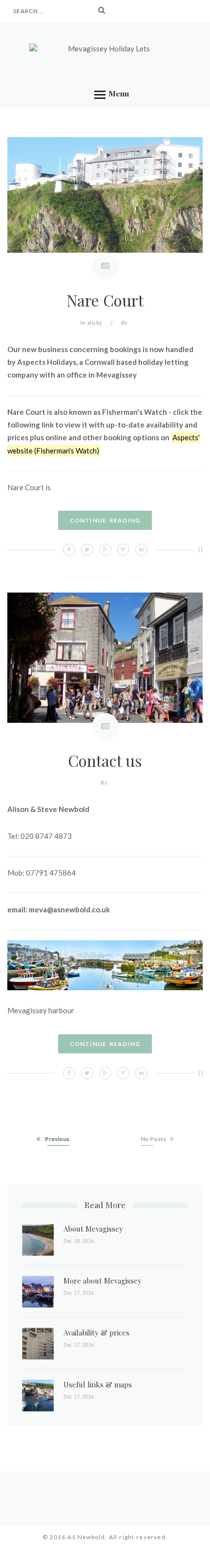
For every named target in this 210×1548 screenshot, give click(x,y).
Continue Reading (105, 520)
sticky (94, 322)
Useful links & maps (97, 1384)
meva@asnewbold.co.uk (69, 909)
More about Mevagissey (102, 1281)
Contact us (105, 760)
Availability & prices (96, 1332)
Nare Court (105, 299)
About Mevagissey (93, 1229)
